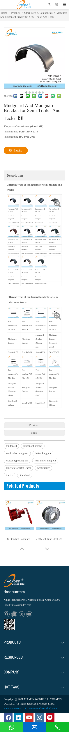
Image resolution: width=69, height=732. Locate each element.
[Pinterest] (50, 717)
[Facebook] (7, 614)
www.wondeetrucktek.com (43, 708)
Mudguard (11, 446)
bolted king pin (43, 453)
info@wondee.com (21, 605)
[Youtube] (29, 614)
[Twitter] (22, 614)
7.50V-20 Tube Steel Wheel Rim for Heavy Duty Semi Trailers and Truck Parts (51, 539)
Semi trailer (43, 468)
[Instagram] (39, 717)
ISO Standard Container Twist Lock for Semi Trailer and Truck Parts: (19, 539)
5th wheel (25, 475)
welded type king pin (17, 460)
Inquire (18, 150)
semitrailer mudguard (17, 453)
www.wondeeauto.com (15, 708)
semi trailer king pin (45, 460)
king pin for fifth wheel (18, 468)
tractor (9, 475)
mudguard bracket (32, 446)
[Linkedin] (14, 614)
